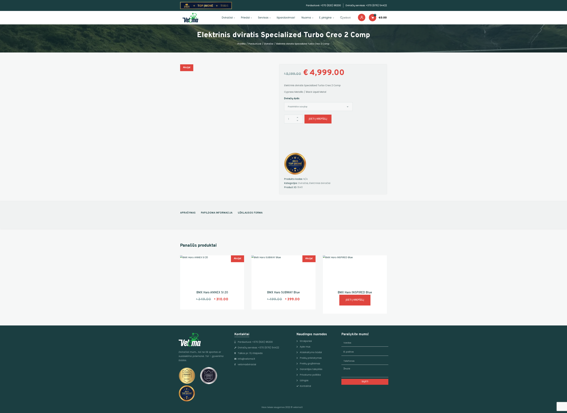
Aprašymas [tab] (188, 212)
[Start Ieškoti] (341, 18)
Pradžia (242, 43)
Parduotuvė (255, 43)
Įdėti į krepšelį (318, 119)
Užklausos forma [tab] (250, 212)
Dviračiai (268, 43)
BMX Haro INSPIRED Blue (355, 293)
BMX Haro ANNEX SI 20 (212, 293)
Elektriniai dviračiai (319, 183)
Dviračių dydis (291, 98)
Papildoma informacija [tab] (217, 212)
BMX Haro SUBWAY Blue (283, 293)
